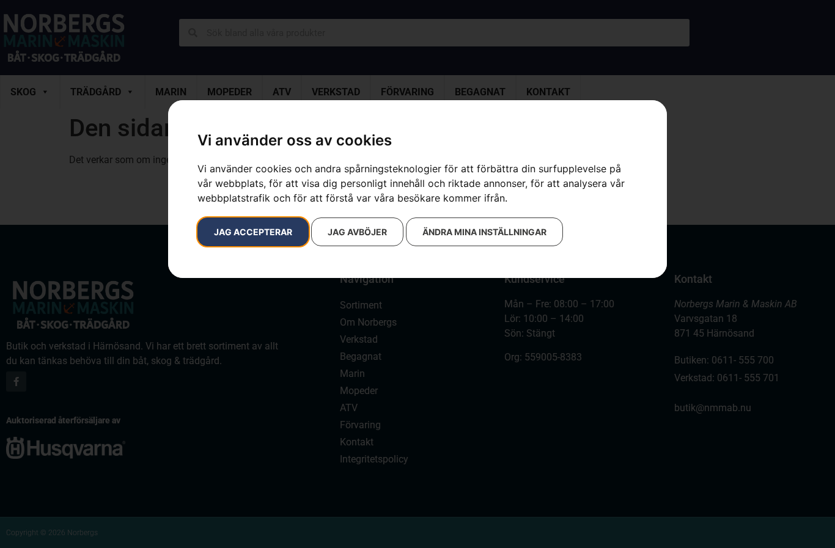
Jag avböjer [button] (357, 232)
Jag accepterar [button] (253, 232)
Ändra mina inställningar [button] (484, 232)
